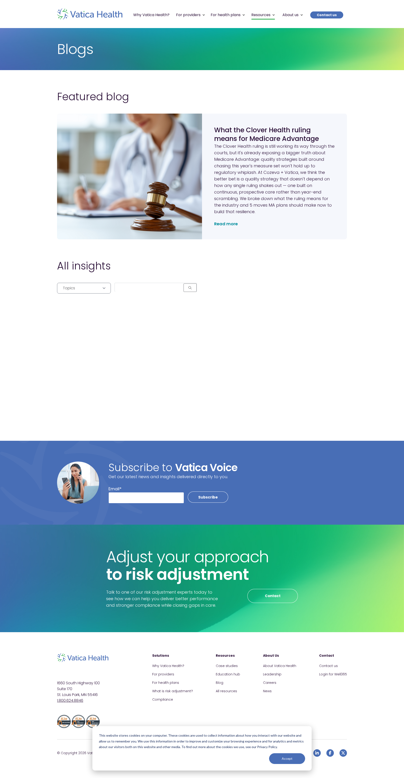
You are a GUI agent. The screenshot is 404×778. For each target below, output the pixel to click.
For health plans (165, 682)
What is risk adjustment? (172, 691)
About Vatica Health (279, 665)
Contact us (327, 15)
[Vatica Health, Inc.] (90, 14)
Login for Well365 (333, 674)
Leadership (272, 674)
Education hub (228, 674)
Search (190, 287)
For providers (163, 674)
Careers (269, 682)
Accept (287, 758)
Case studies (227, 665)
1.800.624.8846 (70, 700)
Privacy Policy (267, 747)
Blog (219, 682)
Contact (273, 595)
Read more (226, 224)
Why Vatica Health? (168, 665)
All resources (226, 691)
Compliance (162, 699)
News (267, 691)
